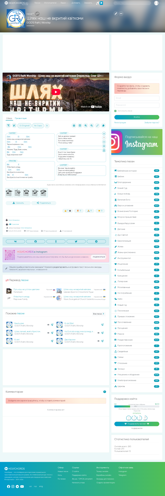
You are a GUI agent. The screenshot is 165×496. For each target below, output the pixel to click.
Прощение (138, 328)
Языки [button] (63, 3)
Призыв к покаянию (138, 317)
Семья (138, 357)
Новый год (138, 305)
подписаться (99, 257)
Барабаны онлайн (103, 475)
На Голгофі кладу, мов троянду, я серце (82, 332)
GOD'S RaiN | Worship (39, 22)
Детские (138, 229)
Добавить (76, 3)
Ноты (60, 475)
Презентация (21, 118)
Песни (37, 3)
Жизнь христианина (138, 252)
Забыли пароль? (151, 123)
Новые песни (63, 471)
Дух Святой (138, 235)
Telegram (122, 475)
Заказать (88, 3)
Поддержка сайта (79, 475)
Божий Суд (137, 188)
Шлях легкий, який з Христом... (27, 332)
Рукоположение (137, 346)
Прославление (138, 322)
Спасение (138, 363)
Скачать (20, 203)
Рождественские (138, 340)
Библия (138, 177)
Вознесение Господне (137, 211)
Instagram (123, 471)
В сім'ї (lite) (69, 323)
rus (35, 486)
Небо (138, 299)
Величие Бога (138, 200)
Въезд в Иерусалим (137, 223)
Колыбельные (137, 270)
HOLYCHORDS (25, 252)
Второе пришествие (138, 217)
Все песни (97, 314)
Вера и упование (138, 206)
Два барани (70, 340)
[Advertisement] (56, 52)
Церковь (138, 386)
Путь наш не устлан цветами (26, 289)
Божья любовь (138, 194)
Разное (138, 334)
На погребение (137, 293)
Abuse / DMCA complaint (82, 479)
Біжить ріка (19, 323)
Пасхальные (138, 311)
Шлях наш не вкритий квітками (77, 289)
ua (30, 486)
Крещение (137, 276)
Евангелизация (138, 241)
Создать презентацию (105, 483)
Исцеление (138, 264)
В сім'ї (16, 340)
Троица (137, 369)
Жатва (138, 247)
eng (41, 486)
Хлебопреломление (138, 380)
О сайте (75, 471)
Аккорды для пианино (105, 479)
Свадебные (138, 351)
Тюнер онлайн (102, 471)
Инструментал (138, 258)
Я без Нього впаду (22, 297)
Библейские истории (138, 171)
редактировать (60, 267)
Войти (137, 117)
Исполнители (50, 3)
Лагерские (138, 281)
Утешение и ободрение (138, 375)
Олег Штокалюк (13, 220)
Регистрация (120, 123)
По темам (61, 479)
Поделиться (45, 203)
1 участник (15, 224)
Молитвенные (138, 287)
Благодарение (138, 182)
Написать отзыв (78, 483)
